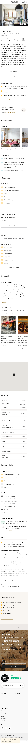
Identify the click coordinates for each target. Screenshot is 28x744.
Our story (3, 713)
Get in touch (18, 698)
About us (3, 711)
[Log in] (24, 2)
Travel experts (18, 700)
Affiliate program (5, 700)
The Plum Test (5, 718)
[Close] (19, 739)
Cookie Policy (8, 741)
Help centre (18, 696)
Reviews (17, 704)
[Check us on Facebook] (6, 728)
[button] (14, 2)
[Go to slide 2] (15, 28)
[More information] (10, 244)
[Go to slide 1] (14, 28)
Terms (2, 737)
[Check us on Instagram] (2, 728)
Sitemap (11, 737)
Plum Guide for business (5, 715)
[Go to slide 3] (16, 28)
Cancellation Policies (20, 702)
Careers (3, 720)
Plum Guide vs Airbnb (6, 704)
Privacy (6, 737)
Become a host (5, 696)
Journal (3, 702)
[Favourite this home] (25, 24)
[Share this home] (21, 24)
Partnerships (4, 698)
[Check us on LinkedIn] (9, 728)
